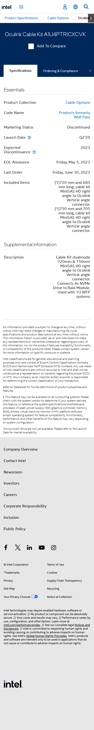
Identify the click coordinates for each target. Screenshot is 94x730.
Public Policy (15, 529)
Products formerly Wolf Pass (74, 115)
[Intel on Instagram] (53, 548)
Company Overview (21, 449)
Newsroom (13, 472)
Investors (11, 483)
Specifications (20, 70)
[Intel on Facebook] (6, 548)
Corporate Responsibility (25, 506)
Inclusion (11, 517)
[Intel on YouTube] (42, 548)
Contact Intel (15, 460)
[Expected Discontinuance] (34, 152)
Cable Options (78, 102)
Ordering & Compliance (60, 71)
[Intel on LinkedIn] (30, 548)
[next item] (91, 18)
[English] (75, 7)
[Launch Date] (29, 137)
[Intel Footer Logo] (13, 683)
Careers (10, 494)
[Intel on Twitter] (18, 548)
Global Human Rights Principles (46, 636)
